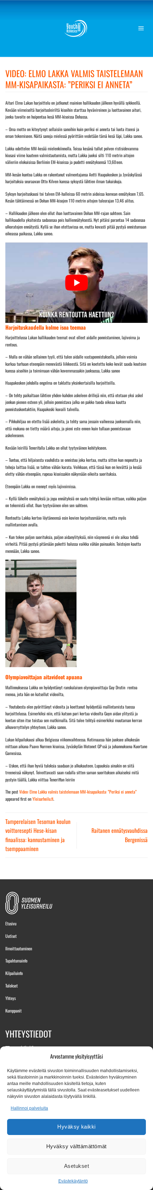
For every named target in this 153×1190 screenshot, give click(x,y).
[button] (143, 28)
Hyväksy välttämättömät (76, 1146)
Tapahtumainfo (16, 961)
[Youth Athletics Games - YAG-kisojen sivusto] (76, 28)
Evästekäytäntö (73, 1181)
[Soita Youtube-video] (76, 282)
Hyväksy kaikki (76, 1127)
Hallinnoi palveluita (29, 1108)
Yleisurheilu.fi (42, 799)
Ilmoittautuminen (18, 948)
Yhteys (10, 998)
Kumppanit (13, 1011)
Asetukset (76, 1166)
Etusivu (10, 923)
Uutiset (11, 936)
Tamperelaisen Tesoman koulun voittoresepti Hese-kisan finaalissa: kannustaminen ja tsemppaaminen (37, 835)
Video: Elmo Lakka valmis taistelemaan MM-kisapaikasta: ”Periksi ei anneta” (78, 792)
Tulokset (11, 985)
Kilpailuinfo (14, 973)
